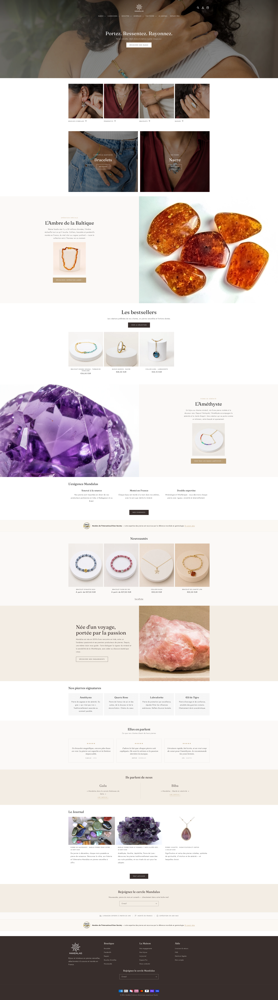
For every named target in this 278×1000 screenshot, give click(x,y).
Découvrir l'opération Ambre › (69, 280)
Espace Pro (143, 960)
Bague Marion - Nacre (121, 369)
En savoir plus (190, 526)
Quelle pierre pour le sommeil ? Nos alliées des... (139, 847)
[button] (101, 16)
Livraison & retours (181, 948)
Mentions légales (181, 956)
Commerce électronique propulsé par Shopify (144, 995)
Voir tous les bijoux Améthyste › (208, 461)
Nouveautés (108, 964)
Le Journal (142, 956)
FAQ (176, 952)
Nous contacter (144, 964)
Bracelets (143, 121)
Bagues (178, 121)
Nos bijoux (143, 952)
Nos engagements (145, 948)
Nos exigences (139, 512)
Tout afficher (139, 599)
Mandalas (128, 995)
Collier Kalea (157, 589)
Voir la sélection (139, 325)
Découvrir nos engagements (92, 659)
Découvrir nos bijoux (139, 45)
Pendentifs (108, 121)
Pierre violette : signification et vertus (182, 847)
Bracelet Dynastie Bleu (85, 589)
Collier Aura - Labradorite (157, 369)
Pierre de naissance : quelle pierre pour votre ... (91, 847)
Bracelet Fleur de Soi (121, 589)
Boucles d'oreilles (76, 121)
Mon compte (179, 960)
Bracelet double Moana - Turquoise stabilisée (86, 370)
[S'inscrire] (156, 903)
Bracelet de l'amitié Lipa (192, 589)
